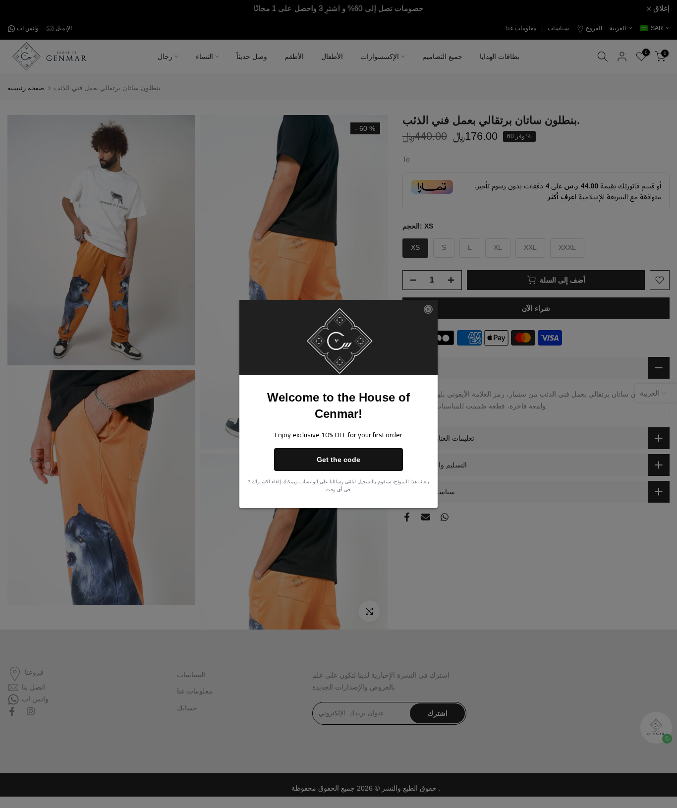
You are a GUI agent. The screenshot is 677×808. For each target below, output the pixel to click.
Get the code (338, 459)
